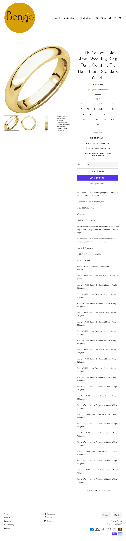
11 (98, 114)
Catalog (69, 18)
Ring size (98, 98)
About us (86, 18)
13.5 (98, 120)
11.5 (105, 114)
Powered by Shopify (114, 524)
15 (98, 125)
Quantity (81, 164)
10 (84, 114)
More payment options (97, 183)
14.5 (112, 120)
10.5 (91, 114)
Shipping (101, 18)
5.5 (100, 104)
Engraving (98, 133)
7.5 (88, 109)
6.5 (113, 104)
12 (112, 114)
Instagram (51, 521)
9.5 (113, 109)
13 (91, 120)
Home (57, 18)
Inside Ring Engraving (98, 143)
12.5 (84, 120)
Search (6, 514)
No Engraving (98, 138)
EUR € (116, 515)
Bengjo (119, 521)
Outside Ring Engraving (98, 148)
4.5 (88, 104)
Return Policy (9, 525)
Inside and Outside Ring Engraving (98, 154)
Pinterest (50, 517)
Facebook (51, 514)
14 (105, 120)
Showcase (7, 521)
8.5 (100, 109)
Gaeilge (105, 515)
